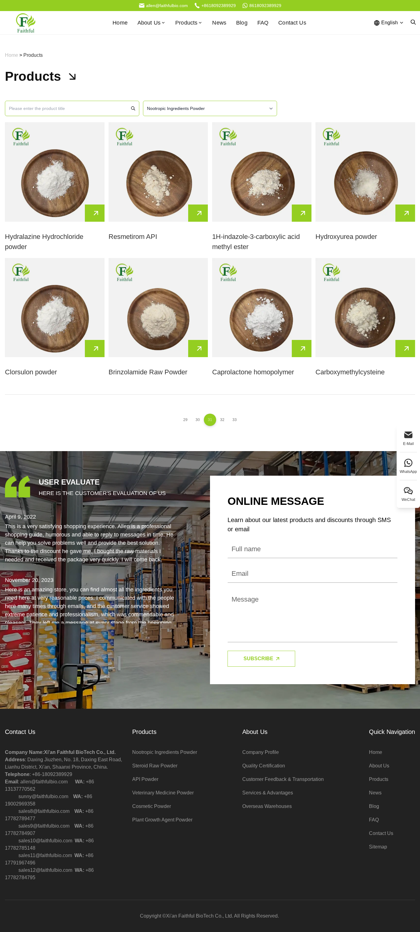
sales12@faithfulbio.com (45, 870)
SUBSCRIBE (258, 658)
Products (186, 23)
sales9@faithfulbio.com (43, 826)
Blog (242, 23)
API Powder (145, 779)
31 (210, 420)
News (219, 23)
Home (120, 23)
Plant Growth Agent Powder (162, 819)
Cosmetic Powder (151, 806)
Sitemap (378, 846)
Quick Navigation (392, 731)
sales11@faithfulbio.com (45, 855)
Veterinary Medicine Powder (163, 792)
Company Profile (260, 752)
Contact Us (292, 23)
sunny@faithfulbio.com (43, 796)
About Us (254, 731)
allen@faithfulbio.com (44, 781)
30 (198, 420)
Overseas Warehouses (267, 806)
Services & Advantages (267, 792)
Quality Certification (263, 765)
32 (222, 420)
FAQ (262, 23)
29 (185, 420)
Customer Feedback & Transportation (283, 779)
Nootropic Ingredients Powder (164, 752)
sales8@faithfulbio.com (43, 811)
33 (234, 420)
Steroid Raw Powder (154, 765)
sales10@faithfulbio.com (45, 840)
